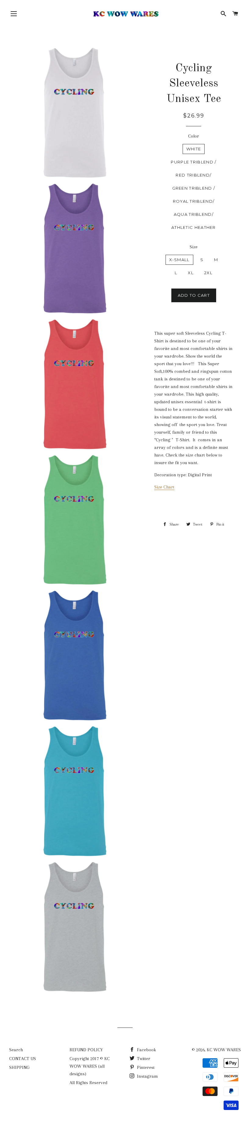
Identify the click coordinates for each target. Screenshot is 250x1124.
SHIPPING (19, 1067)
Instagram (147, 1076)
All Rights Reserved (88, 1082)
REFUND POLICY (86, 1049)
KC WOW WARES (224, 1049)
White (193, 148)
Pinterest (145, 1067)
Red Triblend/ (193, 175)
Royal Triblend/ (194, 201)
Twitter (143, 1058)
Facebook (146, 1049)
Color (193, 136)
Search (16, 1049)
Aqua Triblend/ (193, 214)
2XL (208, 272)
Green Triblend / (193, 188)
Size (194, 247)
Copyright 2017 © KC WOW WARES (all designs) (90, 1066)
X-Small (179, 259)
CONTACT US (22, 1058)
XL (191, 272)
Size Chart (164, 487)
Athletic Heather (193, 227)
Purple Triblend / (193, 161)
